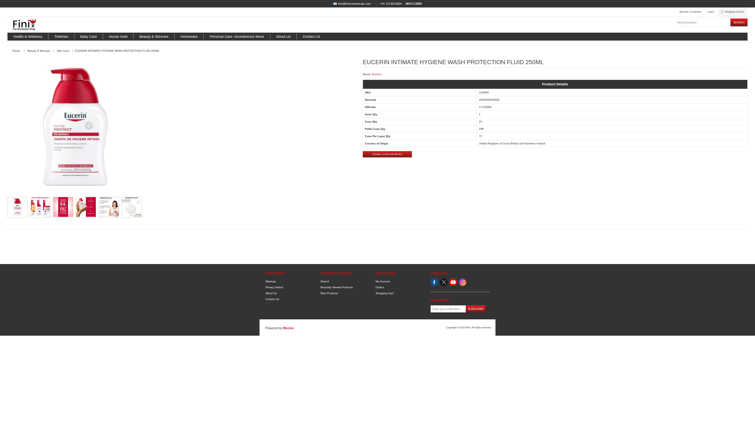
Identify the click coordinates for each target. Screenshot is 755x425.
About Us (283, 37)
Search (739, 22)
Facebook (434, 282)
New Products (329, 293)
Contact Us (311, 37)
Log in (711, 11)
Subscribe (475, 308)
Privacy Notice (274, 287)
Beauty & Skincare (153, 37)
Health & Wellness (27, 37)
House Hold (118, 37)
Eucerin (376, 74)
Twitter (443, 282)
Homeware (189, 37)
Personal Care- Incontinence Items (237, 37)
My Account (383, 281)
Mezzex (288, 328)
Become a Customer (690, 11)
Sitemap (270, 281)
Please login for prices (387, 154)
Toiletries (61, 37)
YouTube (453, 282)
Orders (380, 287)
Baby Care (88, 37)
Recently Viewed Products (336, 287)
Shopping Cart (384, 293)
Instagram (462, 282)
